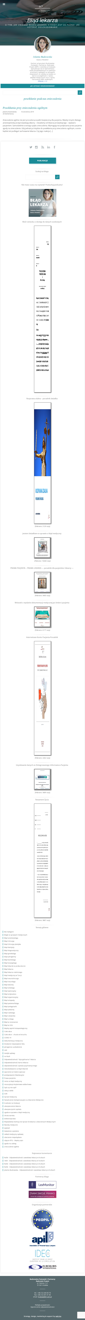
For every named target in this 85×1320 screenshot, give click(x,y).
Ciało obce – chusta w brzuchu (15, 1034)
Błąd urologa (9, 1019)
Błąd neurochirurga (11, 978)
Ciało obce (8, 1031)
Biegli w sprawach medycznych (15, 935)
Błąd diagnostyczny (11, 950)
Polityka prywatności (42, 1305)
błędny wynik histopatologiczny (15, 1028)
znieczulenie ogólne (11, 1147)
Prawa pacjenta (10, 1078)
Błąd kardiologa (10, 960)
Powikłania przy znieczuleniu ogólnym (25, 107)
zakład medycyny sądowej (13, 1134)
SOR (5, 1094)
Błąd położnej (9, 1010)
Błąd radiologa (9, 1013)
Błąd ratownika (9, 1016)
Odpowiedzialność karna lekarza (16, 1062)
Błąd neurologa (9, 982)
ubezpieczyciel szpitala (12, 1109)
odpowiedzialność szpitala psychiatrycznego (20, 1066)
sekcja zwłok (8, 1091)
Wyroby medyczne (11, 1125)
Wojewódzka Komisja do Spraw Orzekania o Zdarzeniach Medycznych (30, 1122)
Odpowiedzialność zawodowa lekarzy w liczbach (27, 1157)
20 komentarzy (8, 114)
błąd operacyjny (10, 991)
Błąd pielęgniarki (10, 1006)
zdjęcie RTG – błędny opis (13, 1140)
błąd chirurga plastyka (12, 944)
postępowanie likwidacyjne (14, 1075)
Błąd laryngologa (10, 963)
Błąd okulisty (9, 985)
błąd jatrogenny (10, 957)
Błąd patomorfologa (11, 1003)
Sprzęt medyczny (10, 1097)
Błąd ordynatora (10, 994)
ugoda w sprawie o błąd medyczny (17, 1112)
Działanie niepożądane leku (14, 1044)
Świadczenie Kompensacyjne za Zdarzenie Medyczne (23, 1100)
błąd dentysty (9, 947)
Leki (5, 1050)
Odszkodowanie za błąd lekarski (16, 1069)
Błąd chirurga (9, 941)
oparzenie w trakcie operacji (14, 1072)
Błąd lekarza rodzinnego (13, 972)
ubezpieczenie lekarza (12, 1106)
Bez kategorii (9, 932)
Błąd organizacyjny (11, 997)
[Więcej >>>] (42, 81)
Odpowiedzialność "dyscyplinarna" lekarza (20, 1059)
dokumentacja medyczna (13, 1041)
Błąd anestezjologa (11, 938)
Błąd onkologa (9, 988)
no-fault (7, 1056)
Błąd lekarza (42, 20)
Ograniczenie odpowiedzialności (43, 1307)
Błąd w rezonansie (11, 1022)
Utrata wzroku (9, 1115)
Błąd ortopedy (9, 1000)
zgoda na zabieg (10, 1143)
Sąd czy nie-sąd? (10, 1087)
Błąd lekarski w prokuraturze (14, 966)
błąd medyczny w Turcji (13, 975)
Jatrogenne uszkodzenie (13, 1047)
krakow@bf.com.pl (45, 1297)
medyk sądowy (9, 1053)
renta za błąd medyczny (13, 1081)
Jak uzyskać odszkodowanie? (42, 86)
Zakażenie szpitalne (11, 1131)
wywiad (7, 1128)
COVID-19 (7, 1038)
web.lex (58, 1316)
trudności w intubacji (12, 1103)
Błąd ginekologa (10, 953)
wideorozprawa (10, 1119)
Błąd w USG (8, 1025)
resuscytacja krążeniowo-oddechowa (17, 1084)
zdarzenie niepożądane (13, 1137)
